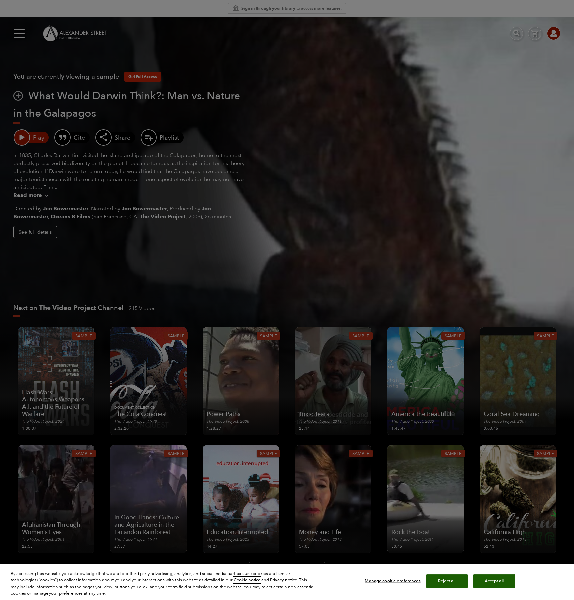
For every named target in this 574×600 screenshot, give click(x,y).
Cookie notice (247, 580)
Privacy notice (283, 580)
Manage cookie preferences (392, 581)
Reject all (446, 581)
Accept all (494, 581)
